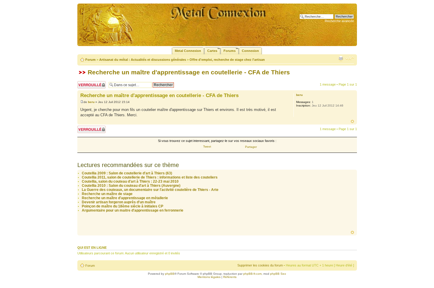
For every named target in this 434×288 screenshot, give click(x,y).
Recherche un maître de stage (107, 194)
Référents (229, 277)
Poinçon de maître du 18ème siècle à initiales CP (122, 206)
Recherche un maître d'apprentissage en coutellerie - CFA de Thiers (189, 72)
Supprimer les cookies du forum (260, 265)
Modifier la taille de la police (349, 58)
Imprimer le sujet (340, 58)
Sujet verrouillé (87, 83)
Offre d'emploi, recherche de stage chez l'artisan (227, 59)
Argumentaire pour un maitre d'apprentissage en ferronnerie (132, 210)
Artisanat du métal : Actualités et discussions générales (142, 59)
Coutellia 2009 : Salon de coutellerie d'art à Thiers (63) (127, 173)
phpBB (169, 273)
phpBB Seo (278, 273)
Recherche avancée (339, 21)
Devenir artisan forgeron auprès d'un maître (119, 202)
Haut (352, 121)
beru (91, 102)
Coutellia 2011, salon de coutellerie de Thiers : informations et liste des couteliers (150, 177)
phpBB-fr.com (252, 273)
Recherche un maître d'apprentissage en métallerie (125, 198)
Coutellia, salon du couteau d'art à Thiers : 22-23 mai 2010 (130, 181)
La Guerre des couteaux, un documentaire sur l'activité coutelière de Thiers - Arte (150, 190)
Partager (251, 146)
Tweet (207, 146)
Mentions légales (209, 277)
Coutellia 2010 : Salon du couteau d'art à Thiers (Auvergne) (131, 186)
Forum (90, 59)
